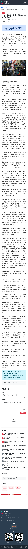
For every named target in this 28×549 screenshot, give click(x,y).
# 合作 (4, 490)
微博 (13, 382)
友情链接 (18, 517)
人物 (5, 7)
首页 (2, 7)
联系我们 (13, 517)
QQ (16, 382)
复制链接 (20, 382)
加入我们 (8, 517)
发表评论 (4, 400)
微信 (9, 382)
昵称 (3, 392)
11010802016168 (22, 547)
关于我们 (3, 517)
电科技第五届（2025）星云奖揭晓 (10, 478)
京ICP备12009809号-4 (22, 546)
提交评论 (23, 412)
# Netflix (18, 487)
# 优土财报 (11, 487)
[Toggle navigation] (25, 2)
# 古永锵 (4, 487)
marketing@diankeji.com (10, 520)
